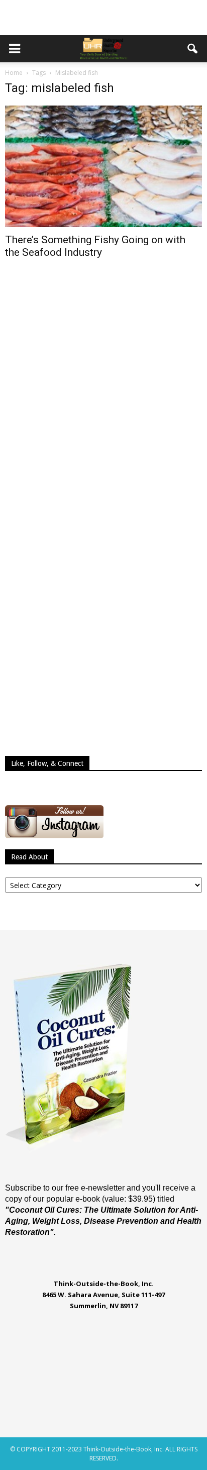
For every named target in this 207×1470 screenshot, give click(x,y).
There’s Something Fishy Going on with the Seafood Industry (95, 246)
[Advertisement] (103, 17)
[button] (193, 48)
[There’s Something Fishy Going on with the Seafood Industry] (103, 166)
